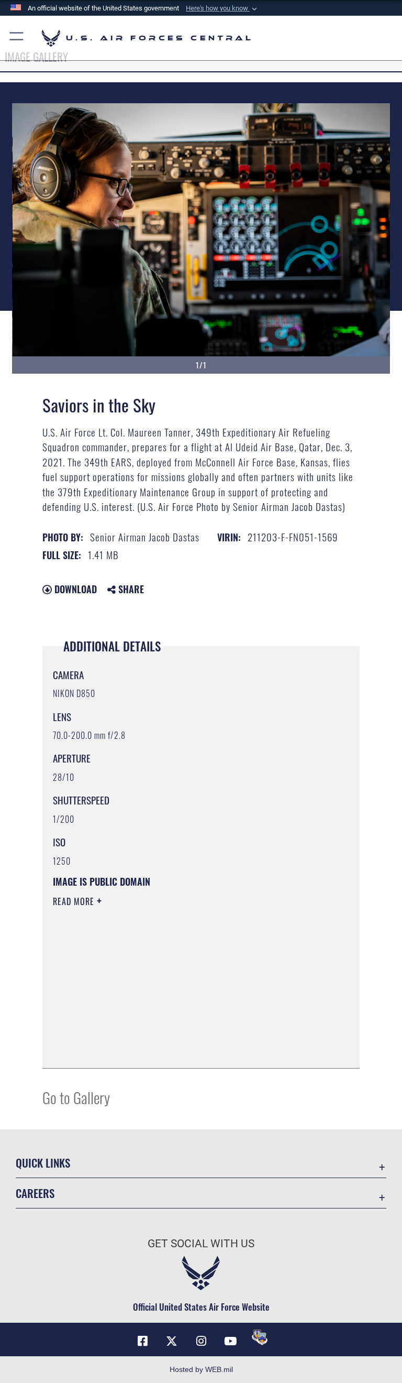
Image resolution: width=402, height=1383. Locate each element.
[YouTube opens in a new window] (230, 1341)
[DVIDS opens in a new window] (259, 1337)
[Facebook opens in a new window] (142, 1341)
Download (74, 589)
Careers (35, 1193)
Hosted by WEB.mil (201, 1369)
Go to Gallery (76, 1097)
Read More (75, 901)
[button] (222, 8)
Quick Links (43, 1163)
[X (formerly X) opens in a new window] (172, 1341)
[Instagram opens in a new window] (201, 1341)
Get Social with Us (201, 1243)
